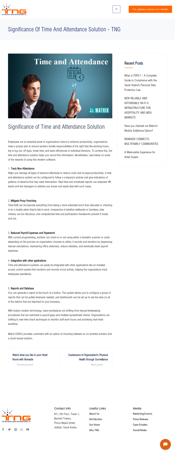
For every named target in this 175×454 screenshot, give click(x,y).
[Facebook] (3, 429)
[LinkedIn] (15, 429)
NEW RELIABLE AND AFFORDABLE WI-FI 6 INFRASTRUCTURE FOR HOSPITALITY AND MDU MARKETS (138, 107)
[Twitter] (9, 429)
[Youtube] (27, 429)
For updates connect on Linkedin (150, 9)
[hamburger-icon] (116, 9)
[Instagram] (21, 429)
